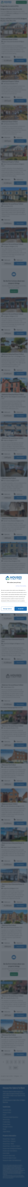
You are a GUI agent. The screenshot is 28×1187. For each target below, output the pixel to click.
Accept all (20, 608)
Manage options (7, 608)
